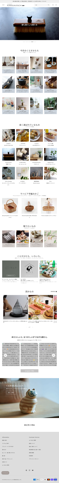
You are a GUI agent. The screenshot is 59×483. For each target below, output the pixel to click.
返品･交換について (33, 446)
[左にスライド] (26, 327)
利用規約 (31, 455)
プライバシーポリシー (34, 459)
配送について (32, 443)
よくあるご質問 (5, 465)
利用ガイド (4, 462)
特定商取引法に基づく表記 (35, 449)
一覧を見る (52, 291)
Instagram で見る (29, 371)
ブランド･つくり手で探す (7, 446)
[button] (3, 4)
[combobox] (42, 5)
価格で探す (4, 440)
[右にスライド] (32, 327)
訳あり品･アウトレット (7, 459)
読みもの (4, 449)
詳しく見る (11, 392)
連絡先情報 (31, 452)
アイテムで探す (5, 443)
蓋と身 (3, 455)
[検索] (48, 5)
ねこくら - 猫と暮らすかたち (8, 452)
